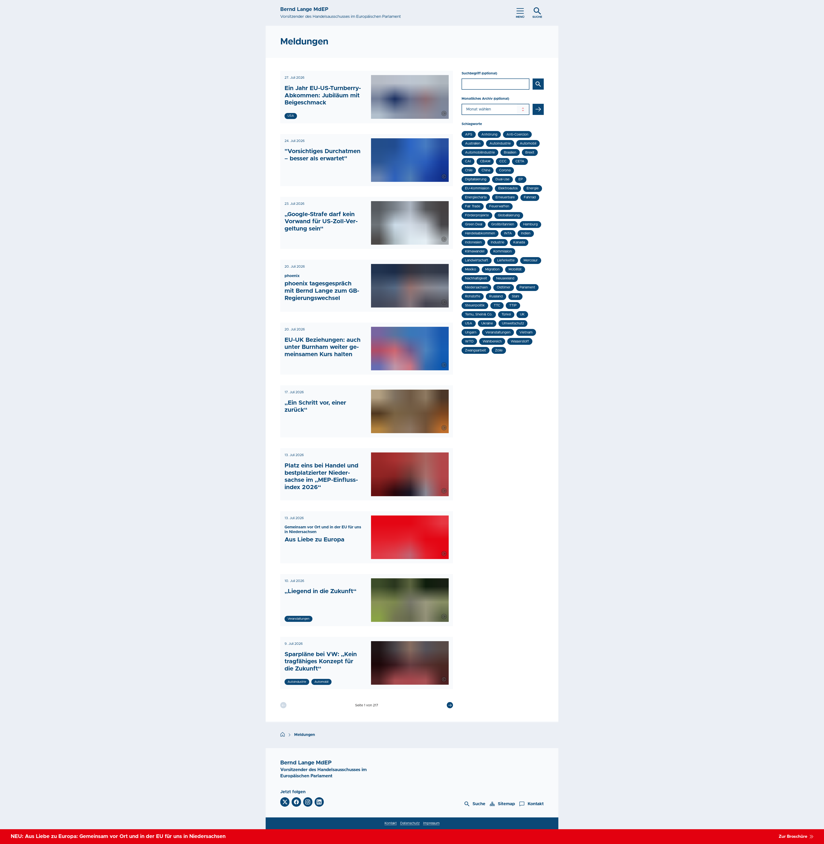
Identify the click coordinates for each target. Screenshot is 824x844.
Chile (469, 170)
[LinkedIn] (319, 801)
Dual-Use (502, 179)
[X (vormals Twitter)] (284, 801)
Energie (533, 188)
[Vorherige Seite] (283, 705)
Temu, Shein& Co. (478, 314)
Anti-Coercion (517, 134)
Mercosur (531, 260)
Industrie (497, 242)
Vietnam (526, 332)
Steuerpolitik (475, 305)
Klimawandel (474, 251)
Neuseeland (505, 278)
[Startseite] (282, 735)
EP (520, 179)
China (486, 170)
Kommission (502, 251)
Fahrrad (530, 197)
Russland (496, 296)
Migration (492, 269)
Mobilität (515, 269)
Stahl (515, 296)
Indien (525, 233)
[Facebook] (296, 801)
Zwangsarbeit (475, 350)
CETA (519, 161)
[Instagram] (307, 801)
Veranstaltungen (497, 332)
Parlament (527, 287)
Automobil (528, 143)
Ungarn (470, 332)
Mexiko (470, 269)
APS (468, 134)
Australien (472, 143)
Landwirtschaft (476, 260)
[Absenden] (538, 109)
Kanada (519, 242)
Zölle (499, 350)
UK (522, 314)
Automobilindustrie (480, 152)
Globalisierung (509, 215)
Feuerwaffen (499, 206)
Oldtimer (503, 287)
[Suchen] (538, 84)
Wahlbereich (492, 341)
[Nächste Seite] (450, 705)
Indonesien (473, 242)
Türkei (506, 314)
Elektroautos (508, 188)
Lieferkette (506, 260)
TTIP (513, 305)
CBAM (485, 161)
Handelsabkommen (480, 233)
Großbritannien (502, 224)
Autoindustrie (500, 143)
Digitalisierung (475, 179)
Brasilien (510, 152)
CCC (502, 161)
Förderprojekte (477, 215)
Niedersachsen (476, 287)
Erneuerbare (505, 197)
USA (468, 323)
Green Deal (473, 224)
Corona (504, 170)
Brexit (529, 152)
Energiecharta (475, 197)
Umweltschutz (513, 323)
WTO (469, 341)
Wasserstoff (520, 341)
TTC (497, 305)
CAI (468, 161)
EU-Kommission (477, 188)
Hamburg (530, 224)
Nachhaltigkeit (476, 278)
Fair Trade (472, 206)
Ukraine (487, 323)
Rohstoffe (472, 296)
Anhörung (489, 134)
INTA (508, 233)
